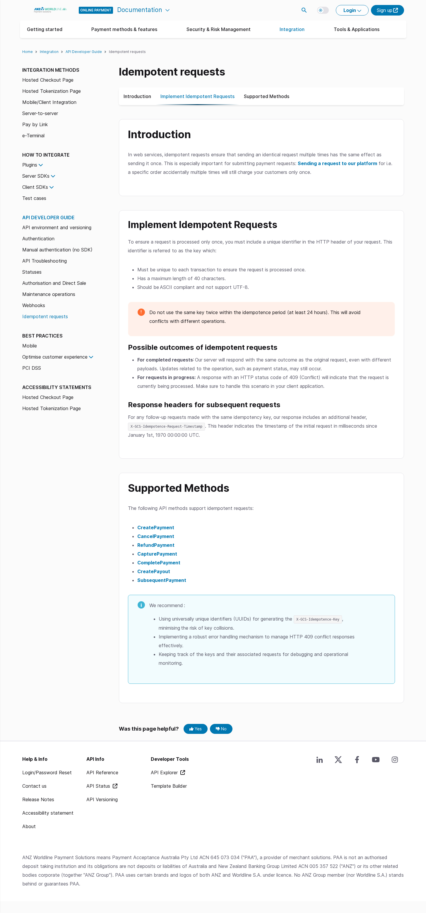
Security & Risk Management (219, 29)
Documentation (140, 9)
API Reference (102, 772)
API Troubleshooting (44, 261)
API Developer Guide (84, 51)
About (29, 826)
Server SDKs (35, 176)
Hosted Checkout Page (47, 80)
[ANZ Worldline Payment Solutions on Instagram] (394, 760)
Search (304, 10)
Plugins (29, 165)
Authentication (38, 238)
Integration (292, 29)
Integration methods (50, 70)
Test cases (34, 198)
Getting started (44, 29)
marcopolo (50, 10)
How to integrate (46, 155)
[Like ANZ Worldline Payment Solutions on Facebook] (357, 760)
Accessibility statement (47, 813)
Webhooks (33, 305)
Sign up (384, 10)
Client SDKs (35, 187)
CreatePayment (155, 527)
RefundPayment (155, 545)
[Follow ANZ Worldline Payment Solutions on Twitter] (338, 759)
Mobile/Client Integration (49, 102)
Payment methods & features (124, 29)
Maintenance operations (48, 294)
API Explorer (165, 772)
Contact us (34, 786)
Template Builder (169, 786)
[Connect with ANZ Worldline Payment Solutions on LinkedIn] (319, 760)
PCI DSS (31, 368)
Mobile (29, 346)
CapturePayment (157, 554)
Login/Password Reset (47, 772)
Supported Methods (266, 96)
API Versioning (102, 799)
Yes (198, 728)
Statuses (32, 272)
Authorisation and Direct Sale (54, 283)
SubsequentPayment (161, 580)
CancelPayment (155, 536)
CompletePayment (158, 563)
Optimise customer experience (55, 357)
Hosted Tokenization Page (51, 91)
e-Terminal (33, 135)
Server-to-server (40, 113)
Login (350, 10)
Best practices (42, 336)
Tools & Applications (356, 29)
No (223, 728)
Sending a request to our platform (337, 163)
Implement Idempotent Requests (197, 96)
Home (27, 51)
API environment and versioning (56, 227)
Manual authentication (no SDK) (57, 250)
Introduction (137, 96)
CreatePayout (153, 571)
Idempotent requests (45, 316)
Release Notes (38, 799)
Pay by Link (35, 124)
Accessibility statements (56, 387)
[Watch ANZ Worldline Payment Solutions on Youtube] (376, 760)
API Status (99, 786)
